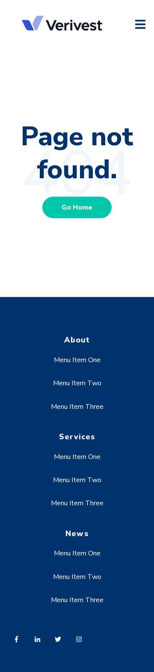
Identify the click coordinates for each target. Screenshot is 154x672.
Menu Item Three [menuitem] (77, 406)
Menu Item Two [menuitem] (77, 383)
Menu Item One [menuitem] (77, 360)
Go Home (77, 207)
